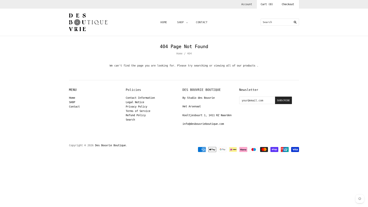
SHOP (180, 22)
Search (130, 119)
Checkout (288, 4)
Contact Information (140, 97)
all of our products (240, 65)
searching (201, 65)
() (267, 4)
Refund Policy (136, 115)
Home (163, 22)
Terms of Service (138, 111)
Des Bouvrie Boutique (110, 145)
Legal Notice (135, 102)
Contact (202, 22)
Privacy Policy (136, 106)
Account (246, 4)
